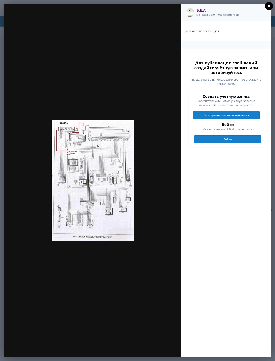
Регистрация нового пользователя (226, 115)
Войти (228, 139)
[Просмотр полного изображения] (174, 11)
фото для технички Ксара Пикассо (46, 15)
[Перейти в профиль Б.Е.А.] (189, 12)
